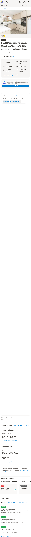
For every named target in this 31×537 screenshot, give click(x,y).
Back (4, 8)
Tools (27, 5)
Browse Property (5, 5)
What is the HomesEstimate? (9, 440)
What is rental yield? (7, 462)
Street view (6, 101)
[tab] (8, 95)
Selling (22, 5)
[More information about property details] (13, 56)
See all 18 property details (10, 75)
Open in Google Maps (15, 101)
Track (16, 86)
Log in (28, 2)
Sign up (24, 2)
